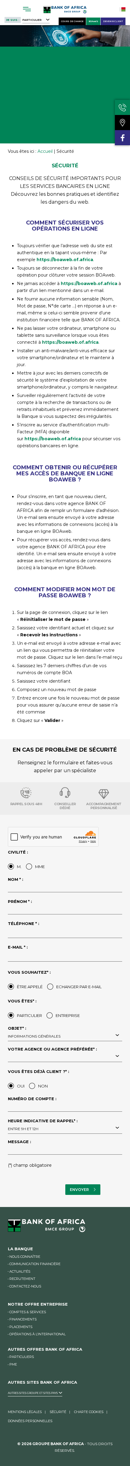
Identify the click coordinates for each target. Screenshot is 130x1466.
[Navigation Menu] (27, 9)
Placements (20, 1327)
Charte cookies (88, 1412)
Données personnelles (30, 1421)
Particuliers (21, 1357)
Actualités (19, 1271)
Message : (19, 1142)
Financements (23, 1319)
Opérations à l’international (37, 1334)
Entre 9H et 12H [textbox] (23, 1129)
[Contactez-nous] (122, 107)
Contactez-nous (25, 1286)
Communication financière (34, 1264)
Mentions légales (25, 1412)
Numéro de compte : (32, 1099)
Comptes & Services (27, 1312)
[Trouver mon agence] (122, 122)
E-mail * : (18, 947)
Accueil (45, 151)
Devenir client (113, 21)
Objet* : (34, 1032)
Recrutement (22, 1279)
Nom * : (15, 879)
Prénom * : (20, 902)
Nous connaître (24, 1256)
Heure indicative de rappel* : (43, 1125)
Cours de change (72, 21)
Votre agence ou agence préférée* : (52, 1049)
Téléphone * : (23, 924)
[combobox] (65, 1035)
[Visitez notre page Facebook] (122, 137)
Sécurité (58, 1412)
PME (13, 1364)
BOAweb (93, 21)
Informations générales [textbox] (34, 1036)
